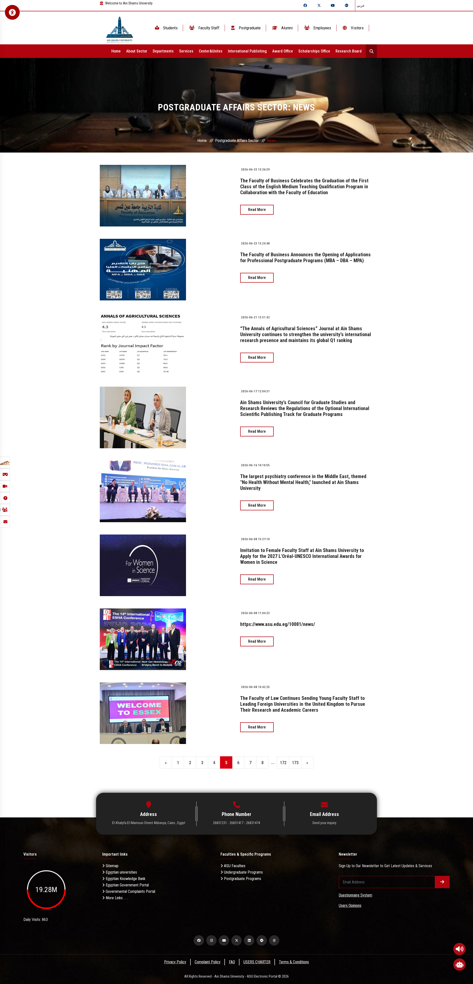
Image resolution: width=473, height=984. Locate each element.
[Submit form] (442, 882)
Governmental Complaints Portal (130, 891)
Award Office (282, 51)
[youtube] (224, 940)
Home (116, 51)
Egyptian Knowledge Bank (125, 878)
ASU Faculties (234, 865)
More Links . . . (116, 898)
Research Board (349, 51)
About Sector (136, 51)
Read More (257, 209)
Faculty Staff (208, 27)
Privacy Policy (175, 962)
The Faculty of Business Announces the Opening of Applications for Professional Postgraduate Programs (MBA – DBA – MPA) (305, 257)
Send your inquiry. (324, 823)
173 (295, 762)
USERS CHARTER (256, 962)
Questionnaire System (355, 895)
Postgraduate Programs (242, 878)
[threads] (274, 940)
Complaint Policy (207, 962)
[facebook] (199, 940)
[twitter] (236, 940)
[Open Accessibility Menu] (12, 12)
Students (170, 27)
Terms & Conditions (294, 962)
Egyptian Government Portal (127, 885)
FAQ (232, 962)
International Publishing (247, 51)
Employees (321, 27)
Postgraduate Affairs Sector (237, 140)
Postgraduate (249, 27)
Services (186, 51)
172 (283, 762)
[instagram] (211, 940)
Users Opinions (350, 905)
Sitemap (111, 865)
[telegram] (261, 940)
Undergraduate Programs (243, 872)
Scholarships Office (314, 51)
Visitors (357, 27)
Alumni (286, 27)
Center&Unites (210, 51)
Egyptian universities (121, 872)
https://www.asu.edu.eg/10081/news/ (277, 624)
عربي (361, 5)
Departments (163, 51)
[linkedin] (249, 940)
